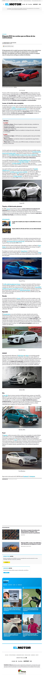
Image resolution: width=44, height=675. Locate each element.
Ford (15, 439)
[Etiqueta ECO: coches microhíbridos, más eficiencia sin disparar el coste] (10, 547)
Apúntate (6, 562)
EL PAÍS (14, 584)
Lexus (13, 107)
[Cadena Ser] (40, 4)
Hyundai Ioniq (6, 314)
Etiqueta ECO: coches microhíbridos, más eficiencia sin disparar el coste (31, 543)
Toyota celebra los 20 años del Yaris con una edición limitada (26, 228)
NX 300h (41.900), (24, 162)
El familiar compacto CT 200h (18, 108)
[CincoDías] (30, 4)
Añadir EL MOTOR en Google (9, 46)
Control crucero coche (14, 0)
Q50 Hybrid (21, 355)
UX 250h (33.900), (16, 163)
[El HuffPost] (35, 4)
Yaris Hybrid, (24, 251)
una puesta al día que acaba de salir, (16, 241)
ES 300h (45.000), (17, 176)
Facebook (25, 476)
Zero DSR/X (21, 0)
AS (16, 584)
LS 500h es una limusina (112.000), (19, 172)
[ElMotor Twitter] (21, 657)
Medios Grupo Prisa (22, 673)
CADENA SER (20, 584)
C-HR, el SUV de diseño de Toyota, (11, 284)
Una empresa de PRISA (22, 671)
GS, (18, 173)
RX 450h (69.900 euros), (25, 160)
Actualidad (4, 34)
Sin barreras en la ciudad (13, 479)
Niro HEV (5, 395)
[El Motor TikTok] (24, 657)
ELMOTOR (5, 584)
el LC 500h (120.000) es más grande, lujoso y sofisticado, (23, 154)
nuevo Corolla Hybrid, (25, 290)
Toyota (8, 208)
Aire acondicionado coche (36, 0)
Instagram (32, 476)
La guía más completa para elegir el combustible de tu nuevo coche (26, 222)
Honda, (18, 298)
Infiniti (26, 355)
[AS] (26, 4)
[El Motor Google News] (26, 657)
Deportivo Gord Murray (27, 0)
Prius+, (40, 252)
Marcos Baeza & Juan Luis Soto (10, 42)
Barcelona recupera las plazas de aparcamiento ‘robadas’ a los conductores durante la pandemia (30, 531)
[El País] (23, 4)
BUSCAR (6, 572)
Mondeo (5, 435)
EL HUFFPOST (10, 584)
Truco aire (8, 0)
